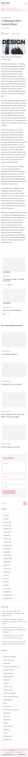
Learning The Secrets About (11, 384)
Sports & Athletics (8, 726)
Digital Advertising (8, 673)
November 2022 (7, 558)
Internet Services (6, 17)
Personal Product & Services (11, 709)
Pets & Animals (7, 713)
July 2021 (5, 575)
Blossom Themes (7, 754)
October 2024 (7, 532)
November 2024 (7, 528)
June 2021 (6, 578)
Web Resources (7, 739)
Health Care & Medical (9, 693)
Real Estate (6, 716)
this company (7, 113)
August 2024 (6, 535)
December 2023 (7, 545)
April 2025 (6, 519)
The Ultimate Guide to (9, 354)
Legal (4, 703)
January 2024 (7, 542)
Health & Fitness (7, 690)
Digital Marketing (8, 676)
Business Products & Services (11, 666)
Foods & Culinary (7, 686)
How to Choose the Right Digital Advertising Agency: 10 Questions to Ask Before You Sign (14, 613)
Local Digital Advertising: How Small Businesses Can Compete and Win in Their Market (14, 622)
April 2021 (6, 585)
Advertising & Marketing (9, 656)
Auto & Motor (6, 663)
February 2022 (7, 568)
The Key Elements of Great (10, 447)
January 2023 (7, 555)
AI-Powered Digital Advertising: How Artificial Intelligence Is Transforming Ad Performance (14, 630)
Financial (5, 683)
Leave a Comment (16, 33)
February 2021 (7, 588)
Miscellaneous (7, 706)
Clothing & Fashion (8, 670)
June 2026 (6, 515)
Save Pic (5, 2)
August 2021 (6, 572)
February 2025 (7, 522)
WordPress (22, 754)
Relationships (7, 719)
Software (5, 723)
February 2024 (7, 538)
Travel (5, 733)
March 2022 (6, 565)
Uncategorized (7, 736)
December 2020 (7, 595)
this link (17, 91)
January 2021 (7, 591)
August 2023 (6, 552)
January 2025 (7, 525)
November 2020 (7, 598)
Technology (6, 729)
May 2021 (6, 582)
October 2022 (7, 562)
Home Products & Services (10, 696)
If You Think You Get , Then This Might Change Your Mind (12, 415)
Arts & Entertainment (8, 660)
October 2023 (7, 548)
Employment (6, 680)
